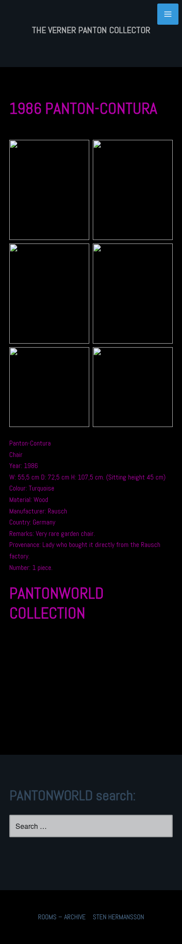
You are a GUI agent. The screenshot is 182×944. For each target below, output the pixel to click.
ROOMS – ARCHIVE (62, 917)
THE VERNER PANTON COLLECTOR (91, 30)
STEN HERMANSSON (118, 917)
